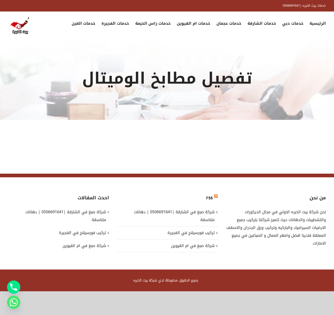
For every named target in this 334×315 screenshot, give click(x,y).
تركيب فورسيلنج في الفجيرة (190, 232)
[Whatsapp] (13, 302)
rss (209, 197)
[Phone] (13, 287)
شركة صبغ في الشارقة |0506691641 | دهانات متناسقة (174, 216)
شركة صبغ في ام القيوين (192, 245)
